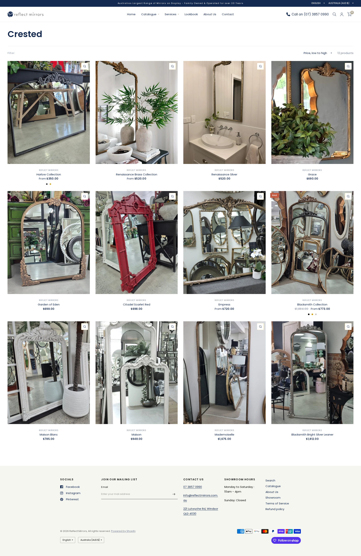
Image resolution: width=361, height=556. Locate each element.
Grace (312, 174)
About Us (209, 14)
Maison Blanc (49, 434)
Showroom (273, 498)
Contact (228, 14)
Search (270, 480)
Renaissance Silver (224, 174)
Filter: (11, 53)
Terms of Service (277, 503)
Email (104, 487)
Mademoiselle (224, 434)
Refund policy (274, 509)
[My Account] (341, 14)
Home (131, 14)
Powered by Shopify (123, 531)
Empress (224, 304)
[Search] (334, 14)
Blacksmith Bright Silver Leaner (312, 434)
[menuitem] (131, 14)
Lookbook (191, 14)
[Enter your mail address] (174, 494)
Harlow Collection (48, 174)
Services (170, 14)
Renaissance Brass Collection (136, 174)
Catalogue (148, 14)
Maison (136, 434)
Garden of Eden (49, 304)
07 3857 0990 (192, 487)
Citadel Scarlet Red (136, 304)
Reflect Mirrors (48, 170)
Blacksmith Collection (312, 304)
